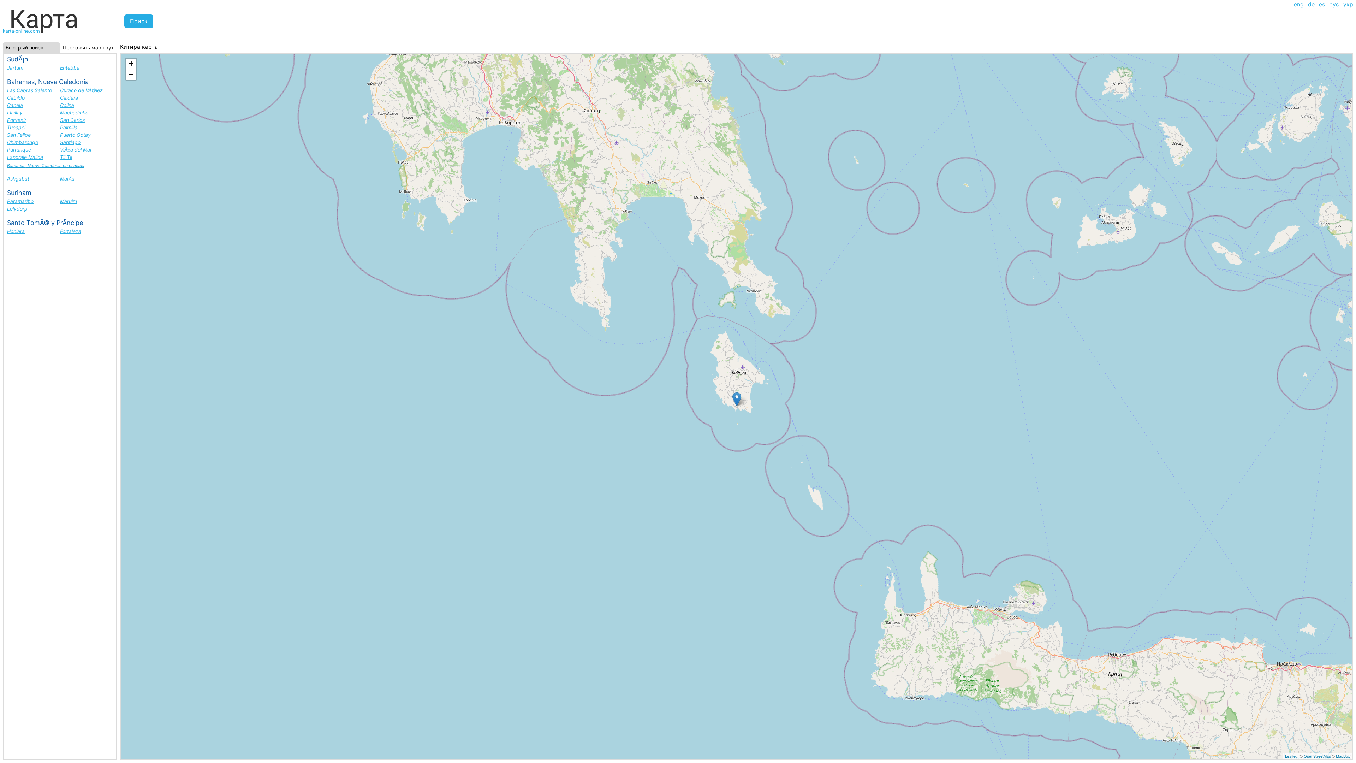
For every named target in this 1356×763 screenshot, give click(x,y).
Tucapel (16, 127)
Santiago (70, 142)
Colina (67, 105)
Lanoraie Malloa (25, 157)
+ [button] (131, 63)
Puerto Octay (75, 135)
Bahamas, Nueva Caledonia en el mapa (45, 165)
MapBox (1343, 756)
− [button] (131, 74)
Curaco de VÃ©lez (81, 90)
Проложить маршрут (88, 48)
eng (1299, 4)
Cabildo (16, 98)
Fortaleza (70, 231)
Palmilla (68, 127)
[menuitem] (1299, 4)
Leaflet (1291, 756)
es (1322, 4)
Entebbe (69, 68)
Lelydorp (17, 209)
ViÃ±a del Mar (76, 150)
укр (1348, 4)
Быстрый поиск (24, 48)
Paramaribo (20, 201)
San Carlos (72, 120)
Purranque (19, 150)
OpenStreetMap (1317, 756)
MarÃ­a (67, 179)
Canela (15, 105)
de (1311, 4)
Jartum (15, 68)
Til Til (66, 157)
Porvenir (16, 120)
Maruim (68, 201)
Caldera (69, 98)
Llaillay (15, 113)
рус (1334, 4)
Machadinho (74, 113)
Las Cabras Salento (29, 90)
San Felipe (19, 135)
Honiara (16, 231)
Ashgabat (18, 179)
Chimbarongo (22, 142)
